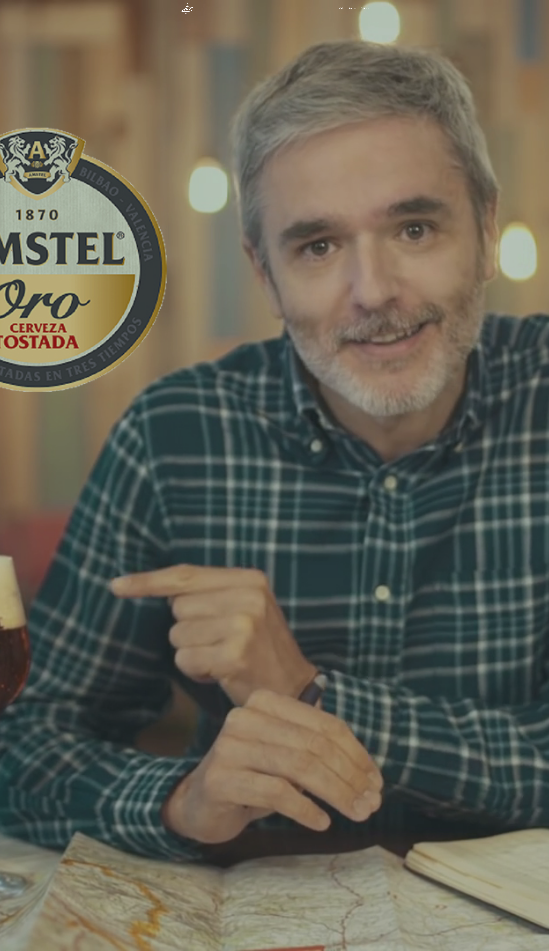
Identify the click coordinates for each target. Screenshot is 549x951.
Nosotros (353, 8)
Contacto (365, 8)
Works (341, 8)
